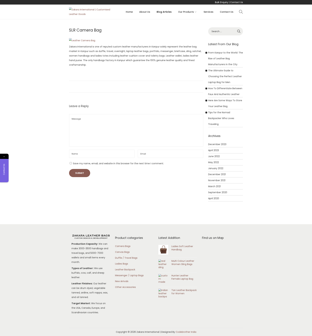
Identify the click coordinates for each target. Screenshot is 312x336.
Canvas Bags (122, 252)
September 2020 (217, 192)
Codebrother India (186, 332)
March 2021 (214, 186)
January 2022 (215, 168)
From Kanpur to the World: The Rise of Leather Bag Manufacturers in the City (225, 58)
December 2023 (217, 144)
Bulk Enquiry (221, 2)
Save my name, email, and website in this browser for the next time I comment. (118, 163)
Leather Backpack (125, 269)
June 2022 (214, 156)
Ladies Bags (121, 263)
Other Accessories (125, 287)
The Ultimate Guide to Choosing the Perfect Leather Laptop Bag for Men (225, 76)
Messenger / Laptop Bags (129, 275)
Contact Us (236, 2)
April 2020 (213, 198)
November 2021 (216, 180)
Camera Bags (122, 246)
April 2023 (213, 150)
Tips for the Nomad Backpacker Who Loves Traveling (221, 118)
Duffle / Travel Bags (126, 257)
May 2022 (213, 162)
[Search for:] (225, 31)
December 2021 (217, 174)
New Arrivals (121, 281)
